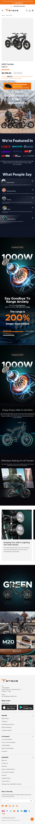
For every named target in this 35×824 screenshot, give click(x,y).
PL (14, 820)
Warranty (4, 766)
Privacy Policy (6, 781)
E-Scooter (4, 751)
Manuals (4, 775)
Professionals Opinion (8, 724)
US (18, 820)
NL (15, 820)
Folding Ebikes (6, 745)
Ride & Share (5, 718)
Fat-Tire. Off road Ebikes (8, 742)
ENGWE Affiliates (6, 727)
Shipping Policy (6, 778)
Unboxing (4, 721)
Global (3, 820)
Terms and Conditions (8, 772)
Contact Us (5, 763)
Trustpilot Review (7, 730)
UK (6, 820)
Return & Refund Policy (8, 769)
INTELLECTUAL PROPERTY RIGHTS (11, 784)
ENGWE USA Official (10, 817)
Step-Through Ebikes (8, 748)
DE (8, 820)
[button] (6, 69)
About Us (4, 760)
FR (9, 820)
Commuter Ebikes (7, 739)
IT (11, 820)
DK (17, 820)
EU (5, 820)
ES (12, 820)
